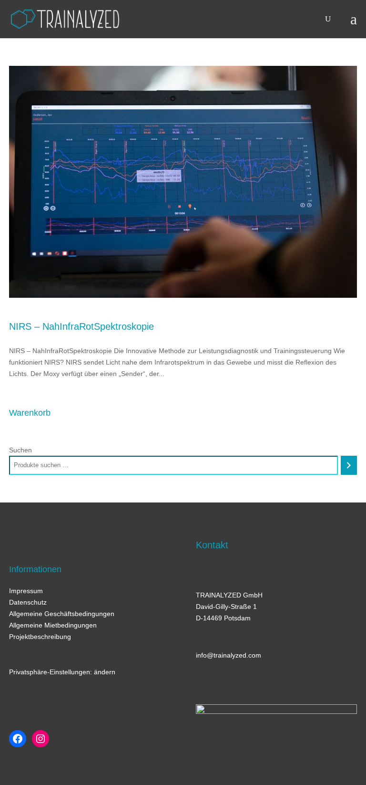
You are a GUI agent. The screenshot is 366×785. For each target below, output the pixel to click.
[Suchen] (348, 465)
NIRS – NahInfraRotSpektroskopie (81, 326)
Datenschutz (28, 602)
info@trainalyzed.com (228, 655)
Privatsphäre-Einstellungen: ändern (62, 672)
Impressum (26, 591)
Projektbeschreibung (40, 636)
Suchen (20, 450)
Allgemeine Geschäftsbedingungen (61, 614)
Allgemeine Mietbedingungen (53, 625)
